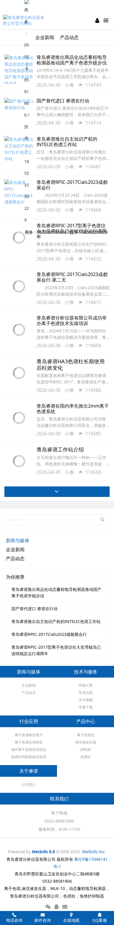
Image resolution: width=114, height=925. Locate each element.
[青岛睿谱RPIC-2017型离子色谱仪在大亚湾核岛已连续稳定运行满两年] (19, 237)
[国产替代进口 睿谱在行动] (19, 112)
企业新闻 (15, 549)
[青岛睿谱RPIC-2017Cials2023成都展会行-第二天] (19, 286)
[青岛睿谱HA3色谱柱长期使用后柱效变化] (19, 373)
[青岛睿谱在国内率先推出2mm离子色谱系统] (19, 417)
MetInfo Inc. (94, 851)
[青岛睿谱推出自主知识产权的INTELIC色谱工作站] (19, 150)
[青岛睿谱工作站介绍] (19, 461)
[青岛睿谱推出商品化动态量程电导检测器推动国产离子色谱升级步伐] (19, 69)
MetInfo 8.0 (43, 851)
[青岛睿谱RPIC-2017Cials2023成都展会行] (19, 194)
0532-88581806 (59, 821)
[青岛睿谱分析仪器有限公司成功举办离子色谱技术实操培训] (19, 329)
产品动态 (15, 558)
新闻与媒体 (17, 540)
